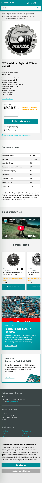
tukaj (35, 460)
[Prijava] (28, 3)
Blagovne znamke (11, 14)
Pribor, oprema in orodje (28, 14)
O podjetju (5, 431)
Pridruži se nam (11, 346)
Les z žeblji (32, 16)
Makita (19, 14)
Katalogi (24, 433)
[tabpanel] (13, 271)
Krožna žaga (25, 16)
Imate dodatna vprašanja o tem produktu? (17, 135)
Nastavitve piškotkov (21, 471)
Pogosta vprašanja (28, 436)
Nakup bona (9, 378)
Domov (3, 14)
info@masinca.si (12, 402)
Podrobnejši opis (7, 99)
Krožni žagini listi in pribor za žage (11, 16)
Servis (4, 433)
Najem (4, 436)
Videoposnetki (26, 431)
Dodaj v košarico (19, 121)
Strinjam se (21, 465)
